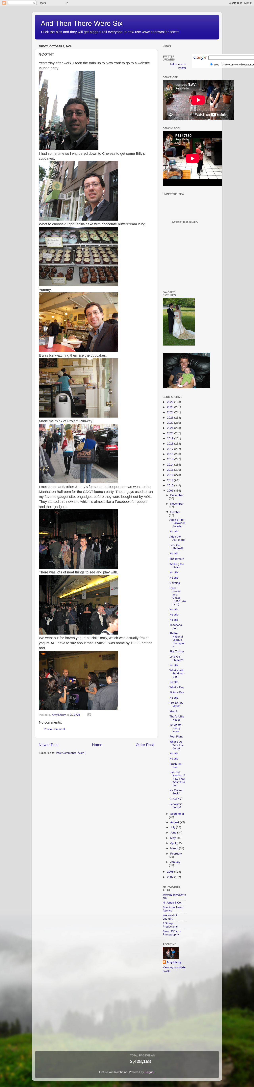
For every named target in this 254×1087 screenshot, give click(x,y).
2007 (170, 877)
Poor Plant (176, 736)
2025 (170, 407)
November (176, 503)
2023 (170, 417)
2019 (170, 438)
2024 (170, 412)
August (175, 822)
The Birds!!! (176, 558)
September (177, 813)
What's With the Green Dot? (177, 673)
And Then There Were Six (82, 23)
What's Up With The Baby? (176, 745)
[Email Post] (89, 714)
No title (173, 531)
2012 (170, 474)
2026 (170, 401)
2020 (170, 433)
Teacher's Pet (175, 626)
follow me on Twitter (178, 66)
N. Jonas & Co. (172, 902)
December (176, 495)
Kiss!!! (173, 711)
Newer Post (49, 745)
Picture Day (176, 692)
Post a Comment (54, 729)
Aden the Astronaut (177, 538)
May (173, 837)
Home (97, 745)
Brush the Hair (175, 765)
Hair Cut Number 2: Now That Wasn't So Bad (177, 779)
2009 (170, 490)
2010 (170, 485)
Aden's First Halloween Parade (177, 523)
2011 (170, 480)
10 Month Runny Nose (175, 728)
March (174, 848)
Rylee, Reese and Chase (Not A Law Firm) (177, 596)
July (173, 827)
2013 (170, 469)
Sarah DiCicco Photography (172, 933)
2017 (170, 448)
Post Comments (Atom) (70, 752)
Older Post (145, 745)
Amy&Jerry (174, 962)
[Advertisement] (180, 269)
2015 (170, 459)
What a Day (176, 687)
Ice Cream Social (176, 792)
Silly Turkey (176, 651)
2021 (170, 427)
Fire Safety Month (176, 704)
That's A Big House (176, 718)
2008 (170, 871)
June (173, 832)
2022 (170, 422)
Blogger (149, 1072)
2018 (170, 443)
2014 (170, 464)
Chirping (174, 582)
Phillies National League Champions (177, 640)
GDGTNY (175, 798)
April (173, 843)
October (175, 512)
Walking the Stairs (176, 566)
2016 (170, 454)
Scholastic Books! (175, 806)
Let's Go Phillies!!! (176, 547)
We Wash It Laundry (170, 917)
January (175, 861)
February (176, 853)
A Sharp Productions (170, 925)
